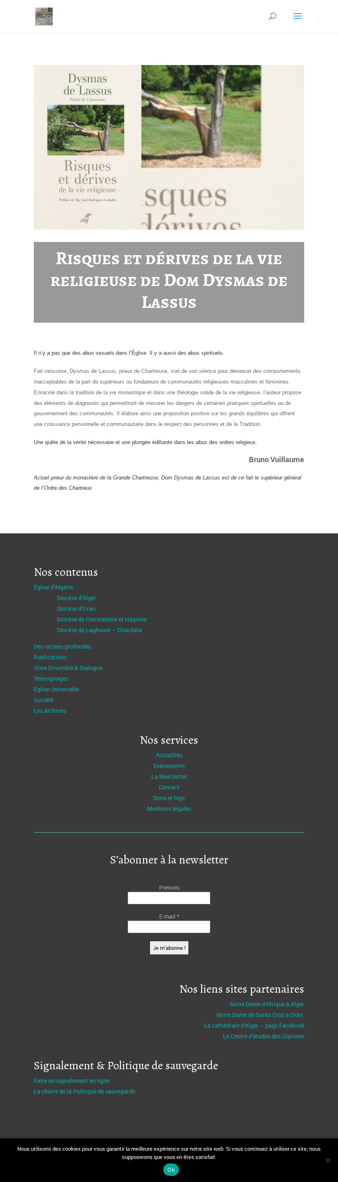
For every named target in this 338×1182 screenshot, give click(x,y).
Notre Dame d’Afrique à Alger (267, 1004)
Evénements (169, 766)
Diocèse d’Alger (76, 598)
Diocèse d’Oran (76, 608)
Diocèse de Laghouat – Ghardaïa (99, 630)
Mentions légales (169, 808)
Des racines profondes (62, 646)
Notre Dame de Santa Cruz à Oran (260, 1015)
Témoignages (51, 678)
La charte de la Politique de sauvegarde (84, 1091)
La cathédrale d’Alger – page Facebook (254, 1025)
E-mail (169, 916)
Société (43, 700)
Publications (50, 657)
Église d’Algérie (53, 587)
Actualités (169, 755)
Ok (171, 1169)
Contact (169, 787)
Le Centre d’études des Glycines (263, 1036)
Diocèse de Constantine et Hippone (102, 619)
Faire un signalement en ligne (72, 1080)
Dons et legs (169, 798)
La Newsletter (169, 776)
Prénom (169, 887)
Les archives (50, 710)
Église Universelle (56, 689)
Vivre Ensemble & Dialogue (68, 668)
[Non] (328, 1160)
